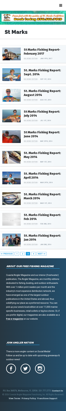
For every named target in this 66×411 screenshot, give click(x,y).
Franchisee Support (47, 398)
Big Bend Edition (30, 59)
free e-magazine (14, 319)
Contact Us (57, 391)
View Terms (14, 398)
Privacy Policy (29, 398)
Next (40, 254)
